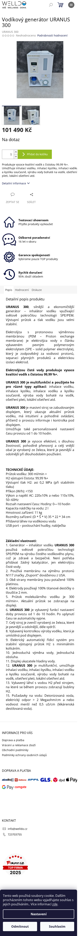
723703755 (15, 834)
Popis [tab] (8, 290)
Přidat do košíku (37, 154)
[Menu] (71, 5)
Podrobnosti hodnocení (52, 35)
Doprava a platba (13, 740)
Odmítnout (20, 926)
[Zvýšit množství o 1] (16, 152)
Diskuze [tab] (37, 290)
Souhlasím (57, 926)
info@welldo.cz (17, 829)
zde (54, 904)
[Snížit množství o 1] (16, 156)
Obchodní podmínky (15, 750)
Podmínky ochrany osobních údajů (24, 755)
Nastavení (39, 914)
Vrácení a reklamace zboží (19, 745)
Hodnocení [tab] (22, 290)
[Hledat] (51, 5)
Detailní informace (14, 183)
